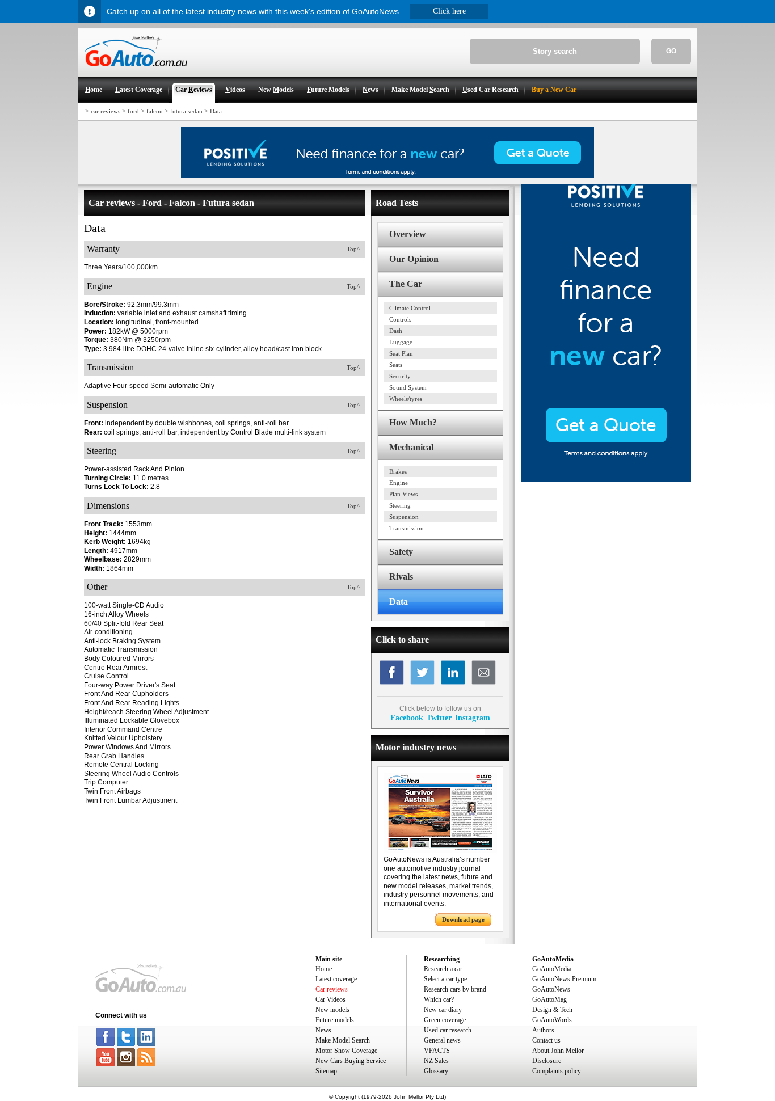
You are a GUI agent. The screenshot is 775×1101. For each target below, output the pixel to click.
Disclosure (546, 1061)
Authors (543, 1030)
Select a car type (445, 979)
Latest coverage (336, 979)
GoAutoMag (549, 999)
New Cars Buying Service (350, 1061)
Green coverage (445, 1020)
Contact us (546, 1040)
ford (133, 111)
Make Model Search (342, 1040)
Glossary (436, 1071)
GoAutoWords (552, 1020)
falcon (154, 111)
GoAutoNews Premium (564, 979)
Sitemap (326, 1071)
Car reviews (331, 989)
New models (332, 1010)
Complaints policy (556, 1071)
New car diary (443, 1010)
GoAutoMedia (551, 969)
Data (216, 111)
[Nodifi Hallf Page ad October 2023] (606, 479)
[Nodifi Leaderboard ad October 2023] (387, 175)
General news (442, 1040)
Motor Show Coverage (346, 1050)
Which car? (439, 999)
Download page (463, 919)
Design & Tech (552, 1010)
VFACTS (437, 1050)
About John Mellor (558, 1050)
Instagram (472, 717)
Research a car (443, 969)
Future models (334, 1020)
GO (671, 51)
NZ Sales (436, 1061)
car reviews (105, 111)
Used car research (447, 1030)
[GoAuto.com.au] (132, 71)
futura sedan (186, 111)
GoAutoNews (551, 989)
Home (323, 969)
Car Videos (330, 999)
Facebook (406, 717)
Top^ (353, 249)
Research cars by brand (455, 989)
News (323, 1030)
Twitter (439, 717)
